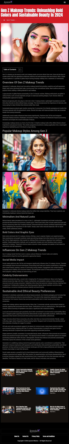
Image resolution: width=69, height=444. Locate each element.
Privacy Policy (35, 436)
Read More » (19, 374)
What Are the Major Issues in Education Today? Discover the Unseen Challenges (57, 408)
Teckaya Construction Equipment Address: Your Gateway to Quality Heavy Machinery (24, 371)
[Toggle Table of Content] (19, 69)
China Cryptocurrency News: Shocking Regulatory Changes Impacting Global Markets (23, 389)
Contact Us (25, 436)
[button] (64, 2)
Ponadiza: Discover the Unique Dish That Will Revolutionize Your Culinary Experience (58, 371)
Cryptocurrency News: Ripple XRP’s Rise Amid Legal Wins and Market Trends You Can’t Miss (58, 389)
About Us (16, 436)
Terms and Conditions (49, 436)
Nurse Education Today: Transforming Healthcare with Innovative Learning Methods (23, 408)
